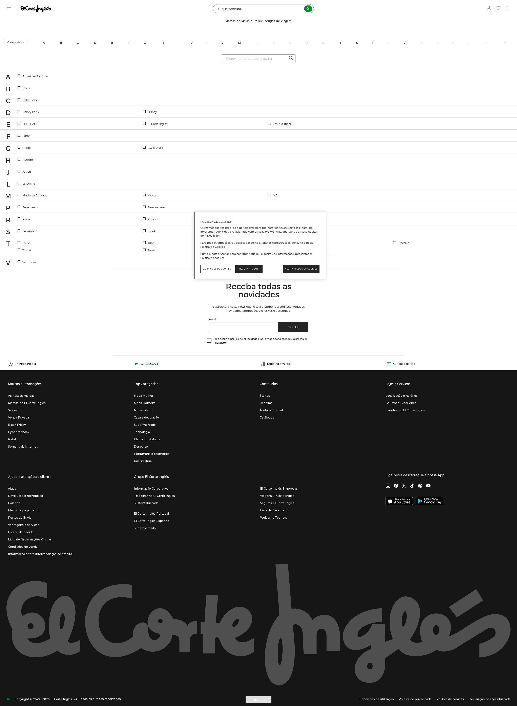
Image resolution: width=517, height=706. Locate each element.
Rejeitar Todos (248, 269)
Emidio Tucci (282, 124)
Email (212, 319)
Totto (276, 243)
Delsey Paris (30, 112)
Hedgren (28, 159)
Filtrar (258, 699)
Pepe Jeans (30, 207)
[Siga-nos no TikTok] (412, 486)
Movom (153, 195)
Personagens (156, 207)
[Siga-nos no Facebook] (396, 486)
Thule (26, 243)
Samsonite (29, 231)
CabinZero (29, 100)
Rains (26, 219)
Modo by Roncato (34, 195)
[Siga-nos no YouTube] (428, 486)
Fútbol (26, 136)
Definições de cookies (217, 269)
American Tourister (35, 76)
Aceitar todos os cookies (301, 269)
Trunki (26, 250)
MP (275, 195)
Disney (152, 112)
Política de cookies (212, 257)
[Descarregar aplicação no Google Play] (429, 501)
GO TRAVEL (155, 148)
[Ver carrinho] (507, 8)
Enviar (293, 327)
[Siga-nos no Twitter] (404, 486)
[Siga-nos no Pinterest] (420, 486)
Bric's (26, 88)
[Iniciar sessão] (490, 8)
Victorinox (29, 262)
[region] (260, 245)
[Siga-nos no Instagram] (388, 486)
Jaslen (26, 171)
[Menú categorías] (9, 9)
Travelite (403, 243)
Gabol (26, 148)
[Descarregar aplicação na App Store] (399, 501)
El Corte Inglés (157, 124)
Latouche (28, 183)
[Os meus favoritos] (498, 8)
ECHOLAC (29, 124)
